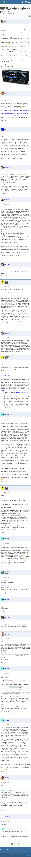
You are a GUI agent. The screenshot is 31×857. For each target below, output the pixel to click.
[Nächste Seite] (18, 844)
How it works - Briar (6, 585)
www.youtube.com (23, 680)
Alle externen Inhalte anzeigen (15, 687)
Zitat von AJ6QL (8, 790)
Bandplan (3, 466)
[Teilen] (29, 16)
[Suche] (21, 1)
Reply (2, 390)
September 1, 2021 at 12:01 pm (8, 375)
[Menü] (29, 1)
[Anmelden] (25, 2)
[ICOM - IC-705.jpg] (15, 76)
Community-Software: (15, 855)
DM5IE (3, 13)
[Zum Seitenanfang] (28, 855)
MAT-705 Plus (9, 242)
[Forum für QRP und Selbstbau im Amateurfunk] (2, 1)
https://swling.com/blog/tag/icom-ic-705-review (12, 322)
